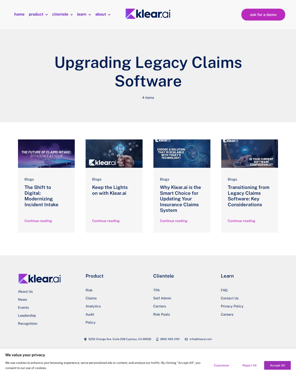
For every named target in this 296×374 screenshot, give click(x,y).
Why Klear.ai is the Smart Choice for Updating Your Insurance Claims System (180, 198)
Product (95, 276)
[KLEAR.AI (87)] (181, 141)
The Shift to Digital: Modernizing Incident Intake (41, 195)
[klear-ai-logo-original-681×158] (148, 9)
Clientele (163, 276)
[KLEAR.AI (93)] (114, 141)
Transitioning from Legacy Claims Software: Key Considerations (248, 195)
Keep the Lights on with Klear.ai (110, 190)
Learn (227, 276)
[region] (148, 361)
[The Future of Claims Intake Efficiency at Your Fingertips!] (46, 141)
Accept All (277, 365)
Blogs (29, 179)
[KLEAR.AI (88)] (249, 141)
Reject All (249, 365)
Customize (221, 365)
